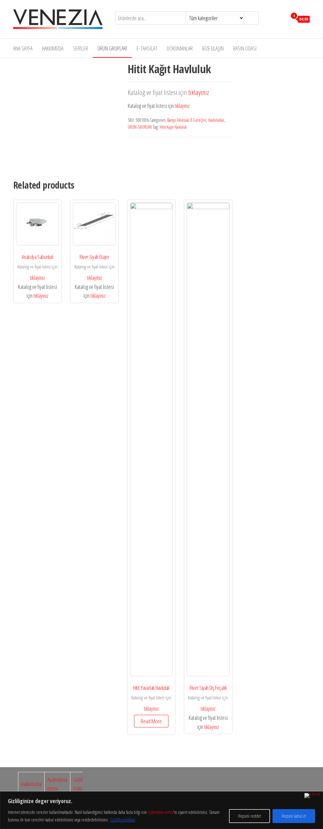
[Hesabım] (281, 18)
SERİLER (80, 48)
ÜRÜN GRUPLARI (112, 48)
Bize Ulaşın (213, 48)
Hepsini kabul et (294, 816)
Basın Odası (244, 48)
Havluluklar (216, 120)
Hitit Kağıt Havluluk (173, 127)
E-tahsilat (147, 48)
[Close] (312, 795)
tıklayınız (198, 92)
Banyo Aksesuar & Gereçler (186, 120)
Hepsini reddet (249, 816)
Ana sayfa (22, 48)
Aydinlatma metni (160, 812)
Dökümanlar (180, 48)
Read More (151, 721)
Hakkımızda (52, 48)
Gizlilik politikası (122, 820)
